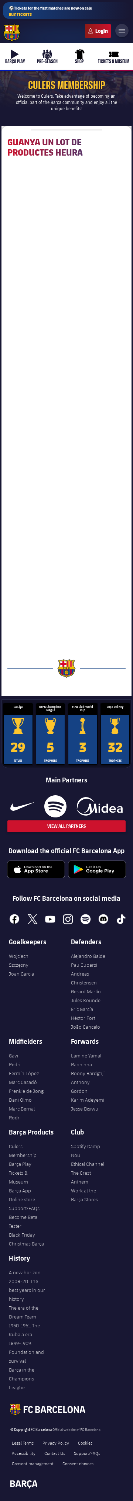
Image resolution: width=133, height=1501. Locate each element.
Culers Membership (23, 1150)
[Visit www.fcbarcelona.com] (12, 33)
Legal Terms (23, 1442)
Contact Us (54, 1453)
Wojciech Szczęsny (18, 960)
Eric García (82, 1009)
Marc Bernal (22, 1109)
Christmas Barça (26, 1244)
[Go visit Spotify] (55, 806)
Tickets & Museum (18, 1177)
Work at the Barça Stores (84, 1195)
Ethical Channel (87, 1164)
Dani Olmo (20, 1100)
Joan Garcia (21, 974)
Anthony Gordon (80, 1086)
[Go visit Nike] (22, 806)
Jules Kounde (85, 1000)
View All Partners (66, 826)
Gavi (13, 1056)
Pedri (14, 1064)
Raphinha (81, 1064)
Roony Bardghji (88, 1073)
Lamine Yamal (86, 1056)
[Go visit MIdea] (99, 806)
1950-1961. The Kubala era (24, 1330)
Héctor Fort (83, 1018)
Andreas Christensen (84, 978)
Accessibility (23, 1453)
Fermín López (24, 1073)
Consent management (33, 1463)
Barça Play (20, 1164)
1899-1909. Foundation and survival (26, 1352)
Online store (22, 1199)
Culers (98, 31)
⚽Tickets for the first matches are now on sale (50, 11)
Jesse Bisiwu (84, 1109)
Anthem (79, 1182)
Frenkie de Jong (26, 1091)
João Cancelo (85, 1027)
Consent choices (77, 1463)
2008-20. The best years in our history (27, 1290)
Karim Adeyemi (87, 1100)
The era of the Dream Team (23, 1312)
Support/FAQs (24, 1208)
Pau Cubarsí (84, 965)
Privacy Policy (55, 1442)
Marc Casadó (23, 1082)
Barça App (20, 1190)
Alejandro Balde (88, 956)
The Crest (81, 1173)
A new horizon (25, 1272)
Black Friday (22, 1235)
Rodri (15, 1117)
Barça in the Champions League (21, 1378)
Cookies (85, 1442)
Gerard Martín (86, 991)
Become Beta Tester (23, 1221)
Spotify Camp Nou (85, 1150)
